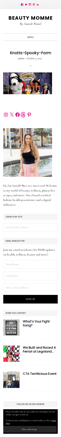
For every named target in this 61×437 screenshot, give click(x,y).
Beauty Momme (30, 17)
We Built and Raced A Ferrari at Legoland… (39, 349)
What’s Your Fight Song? (36, 323)
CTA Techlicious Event (40, 373)
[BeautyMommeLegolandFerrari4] (11, 354)
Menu (30, 37)
